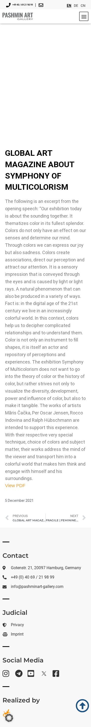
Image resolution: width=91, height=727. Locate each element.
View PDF (15, 485)
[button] (83, 16)
